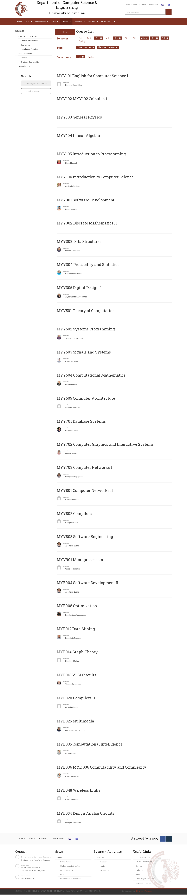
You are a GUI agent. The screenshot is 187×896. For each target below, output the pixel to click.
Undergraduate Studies (27, 36)
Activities (91, 21)
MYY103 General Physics (79, 117)
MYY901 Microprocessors (80, 559)
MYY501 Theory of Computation (86, 310)
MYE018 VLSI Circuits (76, 674)
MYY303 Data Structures (79, 241)
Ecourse (139, 865)
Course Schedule (143, 857)
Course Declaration (144, 861)
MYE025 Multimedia (75, 721)
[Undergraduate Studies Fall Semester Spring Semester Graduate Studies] (36, 83)
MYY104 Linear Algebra (78, 135)
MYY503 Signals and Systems (84, 352)
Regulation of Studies (29, 49)
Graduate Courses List (30, 62)
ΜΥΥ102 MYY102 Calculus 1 (82, 98)
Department (40, 21)
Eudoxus (139, 870)
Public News (65, 861)
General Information (29, 40)
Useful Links (153, 4)
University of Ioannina (145, 878)
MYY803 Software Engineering (85, 536)
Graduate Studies (25, 53)
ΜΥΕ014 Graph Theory (77, 651)
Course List (25, 44)
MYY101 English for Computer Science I (92, 75)
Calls (62, 874)
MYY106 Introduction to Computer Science (95, 176)
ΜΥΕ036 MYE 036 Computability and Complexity (101, 767)
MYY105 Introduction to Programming (91, 153)
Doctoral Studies (24, 66)
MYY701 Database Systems (81, 421)
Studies (65, 21)
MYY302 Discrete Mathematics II (87, 223)
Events (102, 866)
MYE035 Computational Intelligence (90, 744)
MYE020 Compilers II (76, 697)
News (27, 21)
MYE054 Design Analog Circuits (85, 813)
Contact (143, 4)
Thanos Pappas (144, 890)
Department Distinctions (70, 878)
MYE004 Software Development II (87, 582)
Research (78, 21)
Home (128, 4)
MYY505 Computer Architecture (86, 398)
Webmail (139, 874)
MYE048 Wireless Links (78, 790)
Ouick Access (106, 21)
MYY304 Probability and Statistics (88, 264)
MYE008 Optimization (77, 605)
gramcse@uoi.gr (28, 878)
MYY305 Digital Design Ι (79, 287)
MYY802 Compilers (74, 513)
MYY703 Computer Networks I (84, 467)
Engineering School (143, 882)
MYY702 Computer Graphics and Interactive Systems (105, 444)
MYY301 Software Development (85, 199)
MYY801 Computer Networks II (85, 490)
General (24, 57)
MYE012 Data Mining (76, 628)
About (135, 4)
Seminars (103, 861)
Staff (54, 21)
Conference (104, 870)
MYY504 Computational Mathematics (91, 375)
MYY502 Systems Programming (86, 328)
